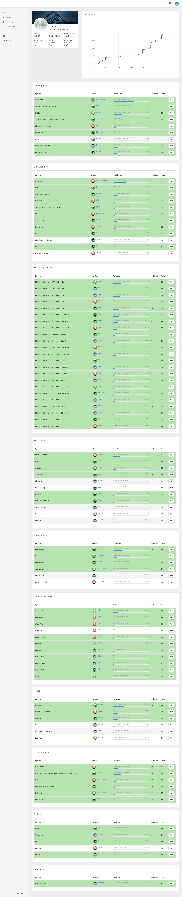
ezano (98, 119)
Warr (100, 281)
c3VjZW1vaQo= (101, 99)
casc (100, 711)
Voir (171, 100)
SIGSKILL (101, 454)
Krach (100, 480)
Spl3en (99, 773)
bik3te (98, 152)
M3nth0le (99, 132)
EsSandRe (101, 461)
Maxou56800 (100, 213)
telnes (100, 467)
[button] (177, 4)
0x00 (99, 676)
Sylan (98, 112)
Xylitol (98, 226)
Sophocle (100, 786)
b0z (99, 487)
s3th (97, 200)
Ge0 (97, 106)
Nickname (100, 246)
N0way (98, 145)
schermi (101, 883)
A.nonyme (100, 555)
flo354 (100, 500)
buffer (99, 562)
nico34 (98, 125)
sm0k (100, 334)
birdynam (99, 138)
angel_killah (102, 649)
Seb (98, 575)
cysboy (98, 193)
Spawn (98, 252)
